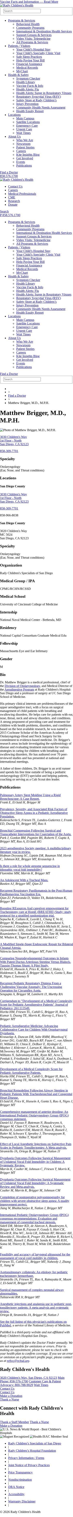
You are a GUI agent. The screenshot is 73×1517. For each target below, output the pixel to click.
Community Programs (30, 27)
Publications (24, 165)
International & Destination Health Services (44, 31)
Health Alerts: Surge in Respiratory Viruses (43, 93)
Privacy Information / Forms (26, 1458)
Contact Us (15, 186)
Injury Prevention (27, 104)
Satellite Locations (28, 122)
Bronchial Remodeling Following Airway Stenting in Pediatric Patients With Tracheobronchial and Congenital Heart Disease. (36, 1094)
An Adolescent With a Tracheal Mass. (24, 880)
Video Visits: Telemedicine (33, 38)
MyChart (22, 71)
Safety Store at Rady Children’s (36, 100)
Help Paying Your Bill (30, 60)
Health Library (25, 82)
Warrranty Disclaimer (21, 1501)
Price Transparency (20, 1472)
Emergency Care (27, 125)
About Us (14, 136)
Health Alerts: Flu (27, 89)
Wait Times (23, 133)
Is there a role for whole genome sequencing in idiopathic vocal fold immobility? (30, 867)
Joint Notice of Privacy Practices (29, 1465)
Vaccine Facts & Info (29, 85)
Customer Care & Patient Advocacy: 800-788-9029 (30, 1383)
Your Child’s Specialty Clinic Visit (38, 53)
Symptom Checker (28, 78)
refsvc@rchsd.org (18, 1360)
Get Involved (24, 158)
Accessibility (16, 1494)
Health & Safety (18, 75)
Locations (14, 114)
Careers (21, 151)
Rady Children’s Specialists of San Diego (34, 1443)
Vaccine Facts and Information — (29, 1)
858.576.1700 (9, 176)
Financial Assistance (29, 64)
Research (14, 201)
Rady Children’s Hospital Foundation (32, 1450)
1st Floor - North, (14, 440)
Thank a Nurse (9, 1399)
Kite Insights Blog (28, 154)
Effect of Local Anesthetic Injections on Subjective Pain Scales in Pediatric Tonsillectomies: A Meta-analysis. (35, 1145)
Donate (12, 204)
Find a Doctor (9, 172)
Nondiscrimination (20, 1479)
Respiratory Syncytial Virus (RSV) (38, 96)
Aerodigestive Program (19, 689)
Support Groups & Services (34, 35)
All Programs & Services (32, 42)
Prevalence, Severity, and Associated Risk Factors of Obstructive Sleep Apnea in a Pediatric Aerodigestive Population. (34, 812)
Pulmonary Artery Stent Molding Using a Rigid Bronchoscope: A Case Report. (30, 796)
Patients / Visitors (19, 46)
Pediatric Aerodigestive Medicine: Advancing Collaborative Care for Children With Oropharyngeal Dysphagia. (34, 1029)
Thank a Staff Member (14, 1422)
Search (4, 211)
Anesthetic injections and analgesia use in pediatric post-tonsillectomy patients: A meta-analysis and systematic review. (36, 1307)
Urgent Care (24, 129)
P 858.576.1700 (10, 215)
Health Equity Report (30, 111)
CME (11, 197)
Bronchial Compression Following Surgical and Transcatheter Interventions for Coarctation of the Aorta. (35, 832)
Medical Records (27, 67)
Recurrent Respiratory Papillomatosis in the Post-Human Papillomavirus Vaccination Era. (36, 892)
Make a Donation (11, 1396)
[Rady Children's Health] (16, 179)
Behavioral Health (28, 24)
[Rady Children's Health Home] (16, 5)
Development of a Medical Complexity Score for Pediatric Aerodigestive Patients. (31, 1070)
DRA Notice (16, 1487)
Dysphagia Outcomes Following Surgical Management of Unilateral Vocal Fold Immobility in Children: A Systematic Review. (35, 1161)
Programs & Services (21, 20)
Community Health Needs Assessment (40, 107)
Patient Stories (25, 147)
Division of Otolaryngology (22, 686)
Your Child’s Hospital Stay (33, 49)
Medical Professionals (22, 193)
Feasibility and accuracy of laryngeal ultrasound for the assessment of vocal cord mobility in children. (35, 1256)
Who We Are (24, 140)
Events (20, 162)
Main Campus (25, 118)
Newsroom (23, 143)
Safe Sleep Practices (29, 56)
